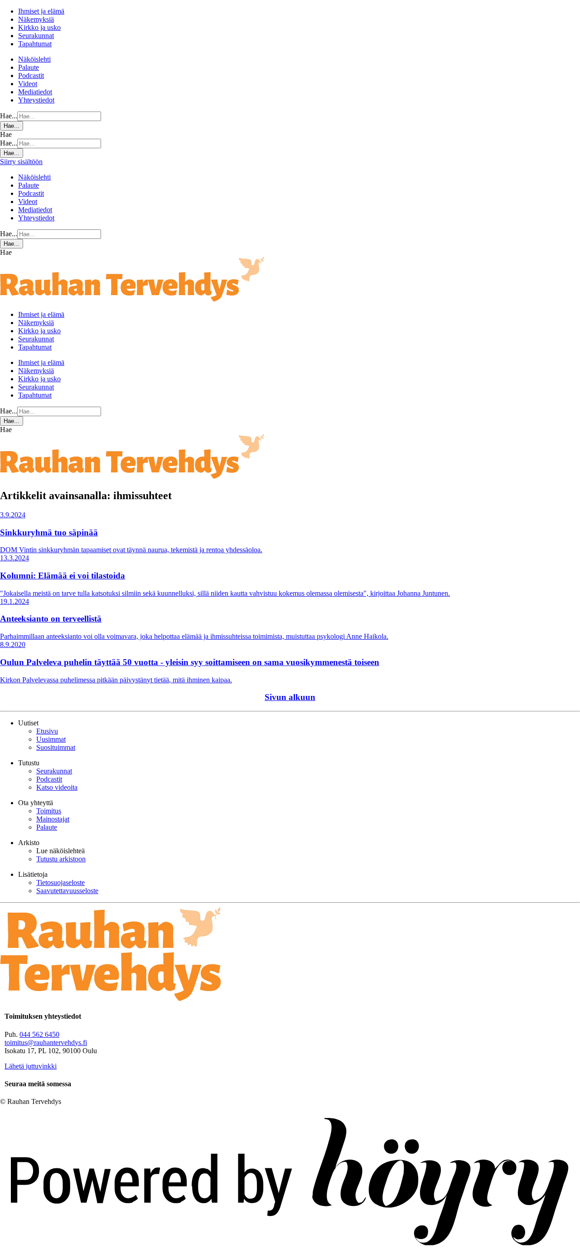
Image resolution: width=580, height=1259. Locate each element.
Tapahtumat (35, 44)
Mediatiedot (35, 92)
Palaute (28, 67)
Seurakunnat (36, 35)
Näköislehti (34, 59)
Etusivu (47, 731)
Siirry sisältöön (21, 161)
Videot (27, 83)
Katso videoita (56, 787)
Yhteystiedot (36, 100)
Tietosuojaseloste (60, 882)
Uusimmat (51, 739)
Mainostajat (52, 819)
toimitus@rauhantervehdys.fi (46, 1042)
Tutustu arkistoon (61, 859)
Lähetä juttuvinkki (31, 1066)
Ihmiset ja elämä (41, 11)
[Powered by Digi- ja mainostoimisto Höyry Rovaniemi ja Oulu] (290, 1255)
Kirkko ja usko (39, 27)
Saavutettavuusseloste (67, 890)
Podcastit (31, 75)
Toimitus (48, 811)
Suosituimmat (55, 747)
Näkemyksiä (36, 19)
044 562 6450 (39, 1034)
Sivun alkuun (290, 697)
